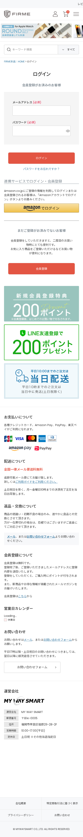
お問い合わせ (62, 815)
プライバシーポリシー (21, 815)
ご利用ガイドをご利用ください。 (36, 482)
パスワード (24, 122)
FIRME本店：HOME (14, 61)
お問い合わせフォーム (41, 537)
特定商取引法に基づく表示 (62, 803)
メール (11, 537)
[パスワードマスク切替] (67, 131)
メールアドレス (26, 102)
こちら (22, 596)
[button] (41, 208)
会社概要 (21, 803)
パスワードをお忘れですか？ (41, 169)
